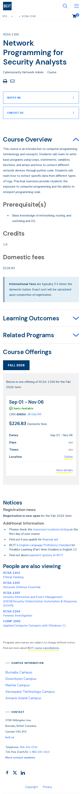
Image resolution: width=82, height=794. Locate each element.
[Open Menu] (76, 6)
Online (68, 457)
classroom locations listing (51, 529)
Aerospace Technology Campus (30, 691)
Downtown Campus (20, 678)
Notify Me (14, 97)
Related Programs (28, 335)
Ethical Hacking (13, 575)
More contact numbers (20, 757)
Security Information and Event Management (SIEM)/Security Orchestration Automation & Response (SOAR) (40, 599)
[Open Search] (65, 6)
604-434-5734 (28, 747)
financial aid (50, 539)
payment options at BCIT (46, 555)
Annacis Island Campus (23, 698)
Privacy (47, 787)
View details (64, 470)
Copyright (31, 787)
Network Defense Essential (22, 585)
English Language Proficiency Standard (45, 545)
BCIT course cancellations (43, 648)
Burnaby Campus (18, 672)
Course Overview (27, 139)
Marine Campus (17, 685)
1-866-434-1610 (39, 752)
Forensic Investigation (17, 613)
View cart (77, 15)
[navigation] (9, 6)
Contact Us (15, 112)
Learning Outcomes (31, 318)
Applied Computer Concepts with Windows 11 (34, 623)
